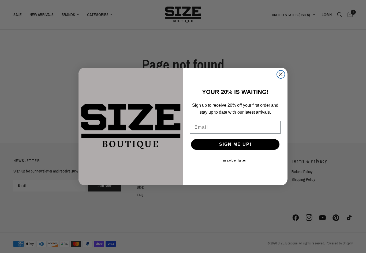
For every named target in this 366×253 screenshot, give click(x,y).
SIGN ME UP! (235, 144)
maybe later (235, 160)
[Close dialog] (281, 74)
